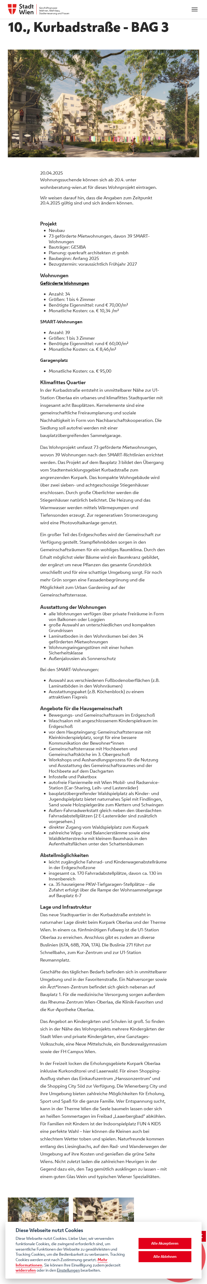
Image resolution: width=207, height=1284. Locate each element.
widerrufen (26, 1270)
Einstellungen (68, 1270)
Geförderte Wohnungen (64, 283)
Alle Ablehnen (165, 1256)
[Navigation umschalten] (194, 9)
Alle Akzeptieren (164, 1243)
